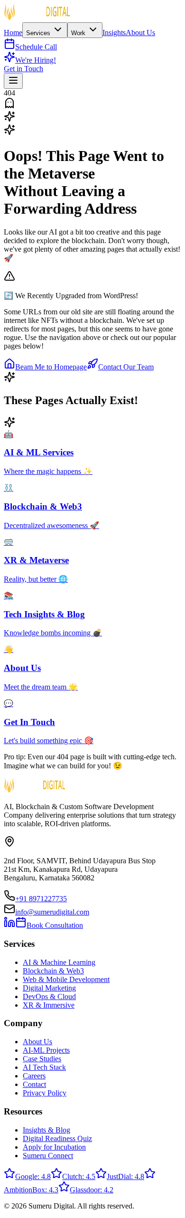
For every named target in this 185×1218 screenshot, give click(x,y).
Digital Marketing (49, 988)
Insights (114, 32)
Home (13, 32)
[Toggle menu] (13, 81)
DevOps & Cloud (49, 996)
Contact (34, 1084)
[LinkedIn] (9, 925)
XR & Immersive (48, 1005)
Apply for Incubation (54, 1147)
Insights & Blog (46, 1130)
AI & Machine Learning (59, 962)
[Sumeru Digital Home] (37, 18)
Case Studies (42, 1059)
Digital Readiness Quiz (57, 1138)
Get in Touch (23, 69)
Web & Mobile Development (66, 979)
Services (39, 33)
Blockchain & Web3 (53, 971)
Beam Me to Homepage (51, 367)
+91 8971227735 (41, 899)
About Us (140, 32)
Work (79, 33)
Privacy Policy (44, 1093)
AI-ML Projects (46, 1050)
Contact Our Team (126, 367)
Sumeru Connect (48, 1156)
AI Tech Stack (44, 1067)
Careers (34, 1076)
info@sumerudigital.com (52, 912)
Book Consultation (55, 925)
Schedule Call (36, 47)
